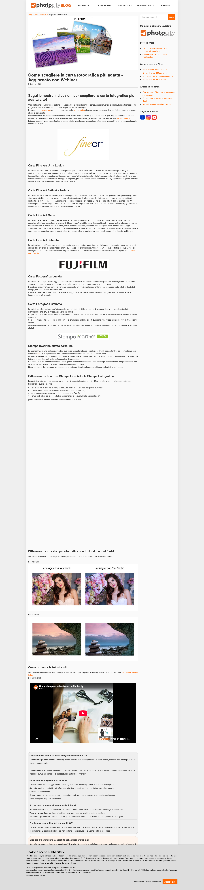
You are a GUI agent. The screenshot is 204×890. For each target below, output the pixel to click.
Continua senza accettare (35, 875)
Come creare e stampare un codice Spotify (157, 99)
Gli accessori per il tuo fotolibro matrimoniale (155, 55)
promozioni (46, 110)
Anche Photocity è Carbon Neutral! (157, 104)
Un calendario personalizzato (154, 69)
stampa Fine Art (123, 118)
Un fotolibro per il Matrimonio (154, 73)
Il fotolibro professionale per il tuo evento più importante (156, 49)
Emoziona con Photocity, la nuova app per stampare (158, 93)
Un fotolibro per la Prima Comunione (157, 76)
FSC (39, 353)
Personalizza (139, 881)
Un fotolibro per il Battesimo (154, 79)
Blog (30, 15)
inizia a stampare (40, 15)
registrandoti (79, 110)
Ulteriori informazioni (153, 881)
